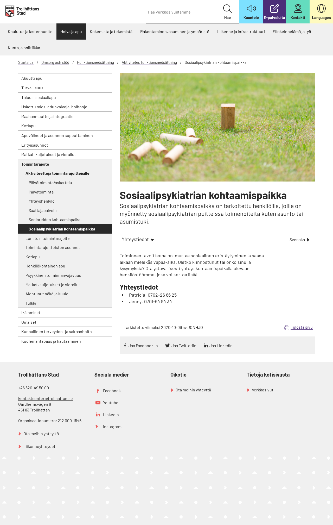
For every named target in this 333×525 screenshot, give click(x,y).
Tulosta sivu (302, 326)
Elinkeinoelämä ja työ (292, 31)
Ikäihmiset (30, 312)
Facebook (112, 390)
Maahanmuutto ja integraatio (47, 116)
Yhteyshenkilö (42, 200)
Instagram (112, 426)
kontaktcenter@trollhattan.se (45, 398)
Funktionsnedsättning (95, 62)
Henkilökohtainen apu (45, 265)
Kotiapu (28, 125)
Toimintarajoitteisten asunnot (52, 247)
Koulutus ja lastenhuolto (30, 31)
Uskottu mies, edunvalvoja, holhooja (54, 106)
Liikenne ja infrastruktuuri (241, 31)
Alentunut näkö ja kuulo (46, 293)
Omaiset (28, 322)
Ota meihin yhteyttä (41, 433)
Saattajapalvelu (43, 210)
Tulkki (30, 303)
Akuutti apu (31, 78)
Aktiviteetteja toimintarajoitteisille (57, 173)
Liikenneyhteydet (39, 446)
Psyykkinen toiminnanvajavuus (53, 275)
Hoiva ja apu (71, 31)
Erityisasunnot (34, 144)
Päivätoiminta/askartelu (50, 182)
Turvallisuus (32, 87)
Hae (227, 17)
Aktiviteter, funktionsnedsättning (149, 62)
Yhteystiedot (135, 239)
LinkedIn (111, 414)
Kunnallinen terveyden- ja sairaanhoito (56, 331)
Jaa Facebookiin (143, 345)
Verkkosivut (262, 389)
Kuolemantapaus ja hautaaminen (51, 341)
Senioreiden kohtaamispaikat (55, 219)
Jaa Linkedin (221, 345)
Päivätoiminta (41, 191)
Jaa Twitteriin (183, 345)
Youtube (110, 402)
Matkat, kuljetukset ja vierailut (48, 154)
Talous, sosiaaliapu (38, 97)
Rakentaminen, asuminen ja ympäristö (174, 31)
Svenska (297, 240)
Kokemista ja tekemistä (111, 31)
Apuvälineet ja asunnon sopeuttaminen (57, 135)
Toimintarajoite (35, 163)
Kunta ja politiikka (24, 47)
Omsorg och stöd (55, 62)
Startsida (26, 62)
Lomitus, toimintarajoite (47, 238)
